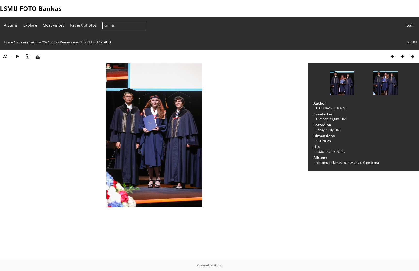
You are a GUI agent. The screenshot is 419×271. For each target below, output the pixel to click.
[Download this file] (37, 56)
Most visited (54, 25)
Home (8, 42)
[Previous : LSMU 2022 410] (402, 56)
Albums (11, 25)
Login (410, 25)
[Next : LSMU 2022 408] (413, 56)
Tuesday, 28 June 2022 (331, 119)
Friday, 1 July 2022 (328, 130)
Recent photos (83, 25)
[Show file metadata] (27, 56)
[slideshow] (17, 56)
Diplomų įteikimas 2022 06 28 (36, 42)
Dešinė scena (69, 42)
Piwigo (217, 265)
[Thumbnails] (392, 56)
